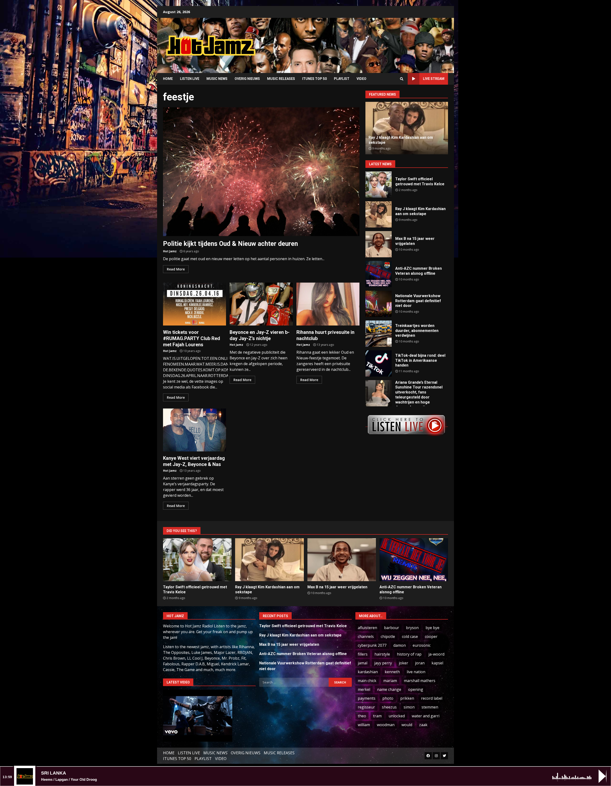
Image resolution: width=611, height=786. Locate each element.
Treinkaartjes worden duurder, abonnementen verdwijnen (378, 334)
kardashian (368, 671)
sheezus (389, 707)
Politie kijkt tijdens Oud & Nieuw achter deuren (261, 171)
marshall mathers (419, 680)
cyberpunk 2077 (372, 645)
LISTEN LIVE (189, 79)
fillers (363, 654)
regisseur (366, 707)
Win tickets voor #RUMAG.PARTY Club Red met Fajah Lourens (194, 304)
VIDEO (361, 79)
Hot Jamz (170, 251)
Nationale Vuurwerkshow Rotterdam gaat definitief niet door (378, 304)
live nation (416, 671)
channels (366, 636)
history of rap (409, 654)
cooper (431, 636)
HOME (168, 79)
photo (387, 698)
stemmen (429, 707)
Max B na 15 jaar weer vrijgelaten (378, 244)
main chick (367, 680)
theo (362, 716)
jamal (362, 663)
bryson (412, 627)
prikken (407, 698)
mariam (390, 680)
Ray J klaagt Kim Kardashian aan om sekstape (378, 214)
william (364, 724)
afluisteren (367, 627)
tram (377, 716)
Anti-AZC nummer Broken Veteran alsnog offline (378, 274)
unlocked (397, 716)
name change (389, 689)
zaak (423, 724)
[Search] (401, 78)
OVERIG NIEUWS (247, 79)
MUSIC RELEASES (281, 79)
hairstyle (382, 654)
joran (420, 663)
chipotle (388, 636)
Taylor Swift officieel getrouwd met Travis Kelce (378, 184)
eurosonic (422, 645)
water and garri (425, 716)
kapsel (437, 663)
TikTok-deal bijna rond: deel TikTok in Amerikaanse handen (378, 363)
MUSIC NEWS (216, 79)
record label (431, 698)
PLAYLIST (341, 79)
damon (399, 645)
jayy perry (383, 663)
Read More (176, 269)
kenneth (392, 671)
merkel (364, 689)
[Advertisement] (366, 41)
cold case (410, 636)
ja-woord (436, 654)
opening (415, 689)
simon (409, 707)
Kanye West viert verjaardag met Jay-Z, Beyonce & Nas (194, 430)
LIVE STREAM (433, 79)
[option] (406, 128)
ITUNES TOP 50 (314, 79)
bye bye (432, 627)
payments (366, 698)
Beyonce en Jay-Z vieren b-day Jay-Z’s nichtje (261, 304)
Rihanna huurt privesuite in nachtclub (327, 304)
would (406, 724)
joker (403, 663)
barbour (391, 627)
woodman (386, 724)
